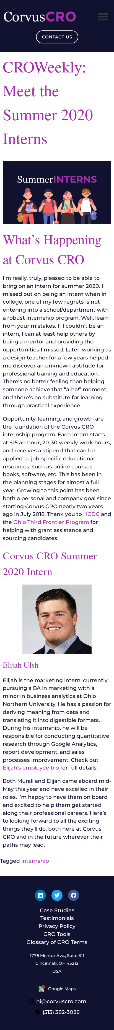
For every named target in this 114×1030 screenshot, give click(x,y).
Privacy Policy (57, 926)
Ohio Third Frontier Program (51, 522)
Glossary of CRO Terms (57, 942)
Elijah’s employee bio (31, 767)
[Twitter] (57, 895)
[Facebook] (73, 895)
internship (35, 860)
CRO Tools (57, 934)
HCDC (91, 514)
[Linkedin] (40, 895)
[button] (103, 16)
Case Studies (57, 910)
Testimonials (57, 918)
